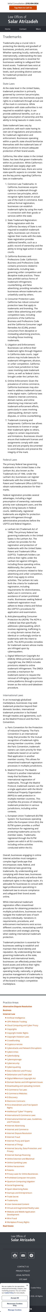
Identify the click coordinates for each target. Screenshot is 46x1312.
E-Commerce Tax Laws (17, 1089)
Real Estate (8, 1226)
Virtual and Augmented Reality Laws (23, 1208)
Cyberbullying (13, 1055)
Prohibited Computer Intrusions (21, 1177)
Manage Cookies (14, 1310)
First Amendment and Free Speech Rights (22, 1106)
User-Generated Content (18, 1204)
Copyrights (12, 1029)
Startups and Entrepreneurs (19, 1193)
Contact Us (23, 1266)
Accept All (15, 1298)
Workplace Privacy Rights (18, 1222)
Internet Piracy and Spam (18, 1140)
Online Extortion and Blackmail (20, 1158)
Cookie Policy (36, 1288)
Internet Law (9, 1014)
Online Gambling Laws (17, 1162)
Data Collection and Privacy (19, 1070)
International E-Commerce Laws (21, 1115)
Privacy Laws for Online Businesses (22, 1174)
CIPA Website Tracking (17, 1021)
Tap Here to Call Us (23, 7)
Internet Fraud (13, 1137)
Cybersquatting (14, 1067)
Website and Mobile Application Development (21, 1213)
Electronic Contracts (16, 1101)
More (38, 29)
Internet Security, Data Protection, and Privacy (24, 1149)
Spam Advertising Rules (17, 1189)
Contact (22, 29)
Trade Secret (12, 1196)
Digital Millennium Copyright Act (21, 1078)
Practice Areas (11, 1002)
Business (7, 1010)
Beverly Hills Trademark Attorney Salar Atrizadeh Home (23, 19)
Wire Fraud (12, 1218)
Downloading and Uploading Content (23, 1086)
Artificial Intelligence (16, 1017)
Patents (10, 1170)
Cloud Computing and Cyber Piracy (22, 1025)
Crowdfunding (13, 1040)
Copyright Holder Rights (17, 1033)
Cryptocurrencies (15, 1044)
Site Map (23, 1279)
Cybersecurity (13, 1063)
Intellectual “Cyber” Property (19, 1111)
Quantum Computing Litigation (21, 1181)
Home (7, 29)
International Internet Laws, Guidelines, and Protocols (24, 1120)
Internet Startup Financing (18, 1155)
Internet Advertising (16, 1125)
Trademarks (12, 1200)
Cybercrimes (12, 1052)
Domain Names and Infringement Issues (25, 1082)
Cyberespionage (14, 1059)
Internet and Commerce (17, 1129)
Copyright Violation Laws (18, 1036)
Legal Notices (23, 1275)
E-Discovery (12, 1097)
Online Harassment (15, 1166)
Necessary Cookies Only (15, 1304)
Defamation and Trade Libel (19, 1074)
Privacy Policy (23, 1271)
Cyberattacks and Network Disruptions (24, 1048)
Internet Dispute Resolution (19, 1133)
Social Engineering (15, 1185)
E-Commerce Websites (17, 1093)
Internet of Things (15, 1144)
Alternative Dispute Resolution (17, 1006)
